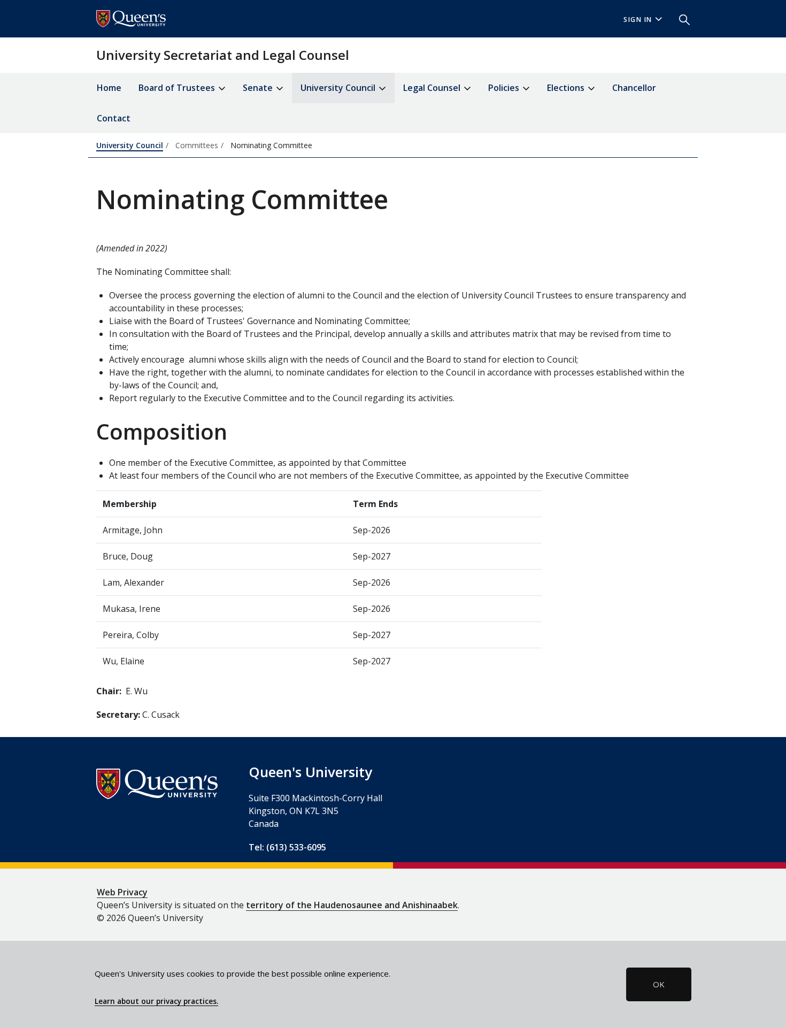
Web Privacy (122, 892)
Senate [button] (259, 88)
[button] (680, 18)
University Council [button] (338, 88)
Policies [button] (504, 88)
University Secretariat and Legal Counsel (222, 55)
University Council (129, 145)
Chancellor (634, 88)
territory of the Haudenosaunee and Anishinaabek (352, 905)
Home (109, 88)
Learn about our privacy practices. (156, 1001)
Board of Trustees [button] (177, 88)
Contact (113, 118)
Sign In (637, 19)
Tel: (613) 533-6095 (287, 847)
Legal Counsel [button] (433, 88)
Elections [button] (567, 88)
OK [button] (659, 984)
